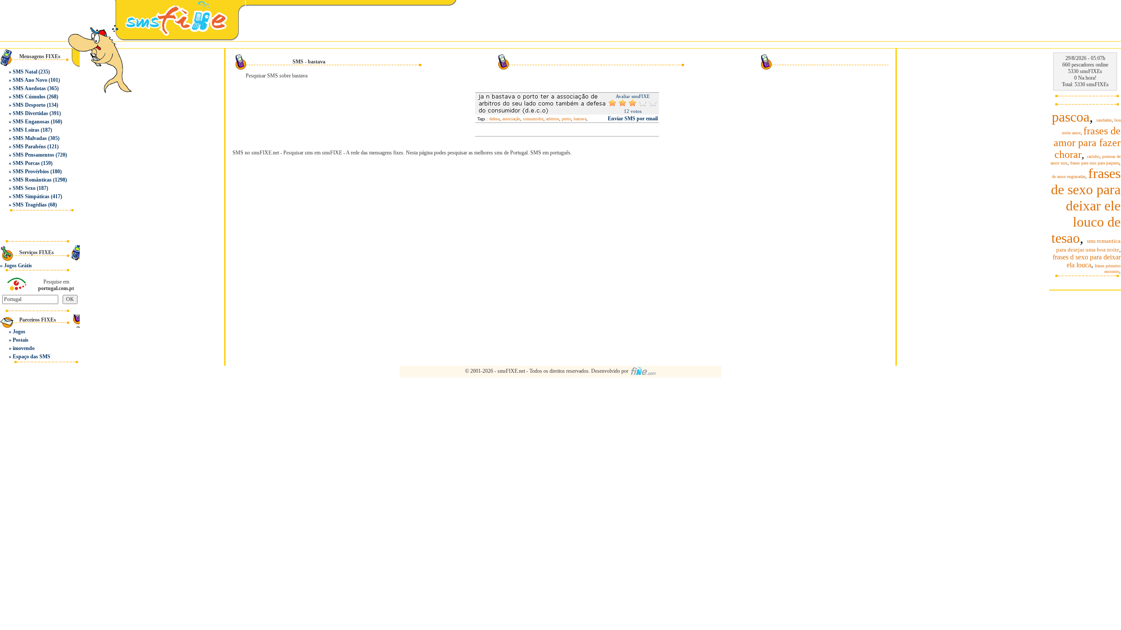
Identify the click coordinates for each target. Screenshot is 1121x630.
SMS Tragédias (30, 205)
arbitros (552, 118)
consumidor (533, 118)
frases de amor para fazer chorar (1087, 142)
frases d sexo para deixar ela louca (1087, 261)
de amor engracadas (1069, 176)
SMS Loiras (26, 130)
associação (511, 118)
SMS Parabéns (29, 147)
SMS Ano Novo (30, 80)
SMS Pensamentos (33, 155)
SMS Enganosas (31, 122)
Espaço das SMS (31, 357)
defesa (494, 118)
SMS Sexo (24, 188)
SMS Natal (25, 72)
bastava (580, 118)
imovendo (24, 348)
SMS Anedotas (29, 88)
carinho (1093, 156)
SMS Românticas (32, 180)
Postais (20, 340)
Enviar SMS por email (633, 119)
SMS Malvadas (30, 138)
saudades (1104, 120)
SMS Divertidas (30, 113)
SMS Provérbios (31, 171)
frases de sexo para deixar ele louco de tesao (1086, 205)
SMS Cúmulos (29, 97)
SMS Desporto (29, 105)
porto (566, 118)
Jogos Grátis (18, 265)
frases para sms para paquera (1094, 163)
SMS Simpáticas (31, 196)
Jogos (19, 332)
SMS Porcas (26, 163)
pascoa (1070, 117)
